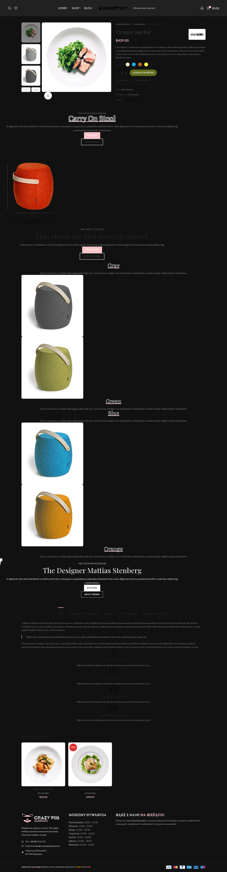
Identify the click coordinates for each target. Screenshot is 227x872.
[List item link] (42, 841)
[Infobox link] (113, 658)
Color (119, 64)
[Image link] (52, 305)
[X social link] (128, 100)
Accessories (139, 24)
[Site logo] (113, 8)
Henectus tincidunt (43, 789)
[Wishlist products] (16, 8)
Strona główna (123, 24)
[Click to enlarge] (48, 96)
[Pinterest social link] (132, 100)
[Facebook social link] (124, 100)
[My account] (202, 8)
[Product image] (43, 764)
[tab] (61, 612)
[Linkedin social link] (135, 100)
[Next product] (204, 24)
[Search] (9, 8)
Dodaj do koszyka (143, 72)
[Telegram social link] (139, 100)
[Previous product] (197, 24)
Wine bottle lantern (90, 789)
